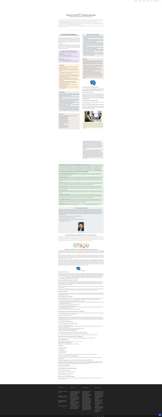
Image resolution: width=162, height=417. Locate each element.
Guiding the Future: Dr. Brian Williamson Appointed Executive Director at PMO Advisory (99, 407)
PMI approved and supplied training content (73, 44)
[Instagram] (99, 416)
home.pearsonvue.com (61, 276)
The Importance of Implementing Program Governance (98, 410)
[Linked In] (103, 416)
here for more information (82, 204)
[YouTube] (101, 416)
